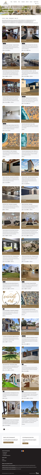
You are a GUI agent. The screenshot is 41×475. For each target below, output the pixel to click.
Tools (19, 1)
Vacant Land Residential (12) (31, 465)
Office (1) (35, 467)
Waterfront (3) (35, 22)
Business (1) (17, 467)
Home (11, 1)
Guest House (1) (21, 467)
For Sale (3, 18)
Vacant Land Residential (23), (11, 12)
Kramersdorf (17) (15, 20)
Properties (15, 1)
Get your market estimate (8, 442)
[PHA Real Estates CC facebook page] (21, 451)
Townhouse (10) (25, 465)
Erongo (7, 18)
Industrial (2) (28, 467)
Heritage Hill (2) (10, 20)
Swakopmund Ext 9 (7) (20, 22)
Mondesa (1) (29, 20)
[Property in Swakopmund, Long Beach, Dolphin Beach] (6, 2)
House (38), (4, 12)
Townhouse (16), (19, 12)
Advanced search (31, 12)
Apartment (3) (17, 465)
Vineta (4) (26, 22)
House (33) (21, 465)
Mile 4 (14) (20, 20)
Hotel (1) (25, 467)
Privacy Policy (4, 460)
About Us (27, 1)
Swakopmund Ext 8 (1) (13, 22)
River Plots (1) (33, 20)
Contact (31, 1)
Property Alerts (36, 1)
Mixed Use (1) (32, 467)
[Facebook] (36, 4)
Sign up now (25, 443)
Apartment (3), (25, 12)
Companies (23, 1)
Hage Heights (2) (4, 20)
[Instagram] (38, 4)
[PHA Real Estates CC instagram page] (23, 451)
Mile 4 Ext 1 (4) (24, 20)
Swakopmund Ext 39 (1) (6, 22)
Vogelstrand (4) (30, 22)
